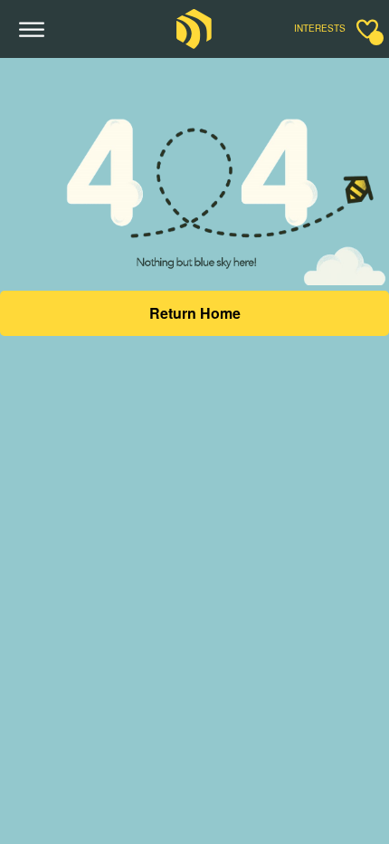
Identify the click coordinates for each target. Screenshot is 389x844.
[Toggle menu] (32, 30)
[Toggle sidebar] (367, 29)
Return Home (195, 312)
